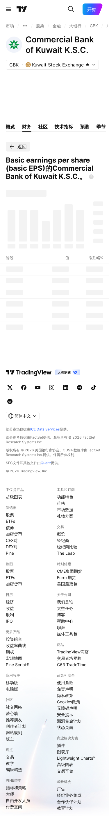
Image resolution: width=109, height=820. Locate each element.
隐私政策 (65, 695)
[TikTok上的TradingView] (94, 387)
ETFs (10, 521)
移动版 (12, 682)
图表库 (63, 751)
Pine (10, 553)
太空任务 (65, 608)
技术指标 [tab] (64, 126)
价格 (61, 503)
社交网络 (14, 706)
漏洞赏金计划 (69, 720)
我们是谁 (65, 601)
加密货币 (14, 533)
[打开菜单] (8, 9)
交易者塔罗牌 (69, 658)
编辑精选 (14, 769)
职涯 (61, 627)
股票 (10, 514)
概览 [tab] (10, 126)
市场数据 (65, 509)
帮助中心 (65, 621)
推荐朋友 (14, 719)
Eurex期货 (66, 577)
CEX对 (12, 540)
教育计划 (65, 807)
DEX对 (12, 546)
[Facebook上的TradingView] (24, 387)
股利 (10, 614)
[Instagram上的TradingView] (52, 387)
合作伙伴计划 (69, 801)
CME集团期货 (69, 571)
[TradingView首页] (22, 9)
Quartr (46, 463)
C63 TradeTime (71, 664)
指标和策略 (16, 787)
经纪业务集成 (69, 795)
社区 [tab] (43, 126)
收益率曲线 (16, 645)
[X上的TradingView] (10, 387)
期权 (10, 651)
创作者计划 (16, 726)
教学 (10, 763)
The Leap (66, 553)
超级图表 (14, 496)
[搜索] (71, 9)
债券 (10, 527)
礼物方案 (65, 515)
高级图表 (65, 764)
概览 (61, 533)
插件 (61, 745)
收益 (10, 608)
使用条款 (65, 682)
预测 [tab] (85, 126)
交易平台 (65, 770)
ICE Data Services (45, 429)
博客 (61, 614)
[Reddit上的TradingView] (10, 401)
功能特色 (65, 496)
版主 (10, 738)
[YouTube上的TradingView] (38, 387)
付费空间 (14, 806)
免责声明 (65, 688)
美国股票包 (67, 583)
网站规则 (14, 732)
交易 (10, 756)
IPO (9, 621)
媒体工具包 (67, 633)
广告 (61, 788)
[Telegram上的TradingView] (80, 387)
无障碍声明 (67, 708)
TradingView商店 (73, 651)
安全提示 (65, 714)
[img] (87, 64)
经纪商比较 (67, 546)
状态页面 (65, 727)
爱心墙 (12, 713)
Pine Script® (17, 664)
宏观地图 (14, 658)
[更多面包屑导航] (25, 25)
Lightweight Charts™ (76, 758)
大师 (10, 794)
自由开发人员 (18, 800)
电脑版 (12, 688)
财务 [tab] (26, 126)
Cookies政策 (68, 701)
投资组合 (14, 639)
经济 (10, 601)
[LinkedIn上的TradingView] (66, 387)
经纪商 (63, 540)
